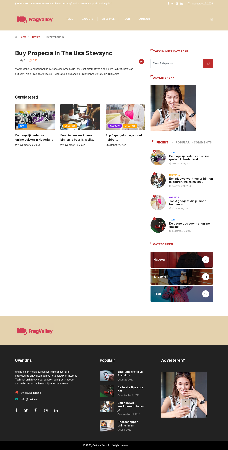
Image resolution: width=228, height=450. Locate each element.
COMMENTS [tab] (203, 142)
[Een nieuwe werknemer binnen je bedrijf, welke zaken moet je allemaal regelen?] (107, 406)
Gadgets (87, 18)
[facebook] (168, 4)
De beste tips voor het (130, 389)
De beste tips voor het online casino (189, 224)
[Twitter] (172, 4)
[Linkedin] (181, 4)
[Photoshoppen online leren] (107, 425)
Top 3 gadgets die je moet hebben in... (187, 202)
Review (36, 36)
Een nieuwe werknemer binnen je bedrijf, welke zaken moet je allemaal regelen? (71, 3)
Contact (144, 18)
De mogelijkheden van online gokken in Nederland (189, 157)
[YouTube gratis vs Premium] (107, 375)
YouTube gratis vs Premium (130, 373)
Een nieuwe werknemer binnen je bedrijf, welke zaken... (191, 180)
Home (69, 18)
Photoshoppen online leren (128, 423)
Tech (126, 18)
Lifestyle (108, 18)
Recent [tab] (162, 142)
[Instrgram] (177, 4)
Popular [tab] (182, 142)
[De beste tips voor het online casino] (107, 391)
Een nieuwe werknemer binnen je (131, 406)
